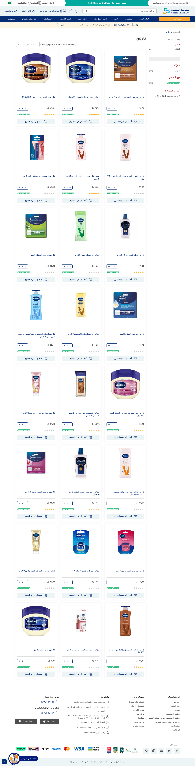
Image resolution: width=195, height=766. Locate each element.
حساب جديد (43, 11)
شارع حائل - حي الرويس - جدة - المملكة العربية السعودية (86, 709)
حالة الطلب (175, 706)
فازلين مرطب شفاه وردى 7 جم (130, 571)
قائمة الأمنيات (26, 11)
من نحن (177, 710)
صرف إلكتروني (138, 710)
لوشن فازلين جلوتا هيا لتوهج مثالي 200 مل (36, 571)
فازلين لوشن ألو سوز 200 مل (86, 255)
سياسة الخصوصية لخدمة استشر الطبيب (164, 718)
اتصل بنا (141, 718)
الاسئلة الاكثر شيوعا (137, 702)
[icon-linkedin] (161, 751)
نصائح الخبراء (175, 726)
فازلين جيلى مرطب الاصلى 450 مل (83, 97)
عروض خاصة (139, 722)
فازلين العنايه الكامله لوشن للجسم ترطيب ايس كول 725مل (36, 335)
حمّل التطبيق (47, 3)
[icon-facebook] (177, 751)
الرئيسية (176, 32)
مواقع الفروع (22, 3)
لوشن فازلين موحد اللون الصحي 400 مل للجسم (81, 177)
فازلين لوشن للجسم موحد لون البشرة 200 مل (125, 177)
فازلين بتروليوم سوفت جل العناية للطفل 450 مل (126, 414)
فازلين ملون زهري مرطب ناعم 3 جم (38, 176)
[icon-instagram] (154, 751)
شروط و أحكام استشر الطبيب (168, 722)
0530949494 (47, 712)
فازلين (164, 70)
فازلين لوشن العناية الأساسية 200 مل (83, 334)
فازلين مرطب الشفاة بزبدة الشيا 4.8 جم (126, 97)
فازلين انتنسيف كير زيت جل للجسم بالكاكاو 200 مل (83, 414)
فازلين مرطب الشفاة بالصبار (42, 255)
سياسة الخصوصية (173, 714)
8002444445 (47, 701)
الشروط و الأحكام (138, 706)
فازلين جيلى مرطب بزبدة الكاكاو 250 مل (37, 97)
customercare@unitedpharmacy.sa (169, 3)
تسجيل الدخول (54, 11)
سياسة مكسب (138, 726)
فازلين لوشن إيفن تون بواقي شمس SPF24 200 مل (128, 493)
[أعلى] (4, 761)
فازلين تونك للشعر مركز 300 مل (130, 255)
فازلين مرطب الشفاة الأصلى (131, 334)
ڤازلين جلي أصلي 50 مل (44, 650)
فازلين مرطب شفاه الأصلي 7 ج (85, 571)
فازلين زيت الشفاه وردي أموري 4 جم (83, 650)
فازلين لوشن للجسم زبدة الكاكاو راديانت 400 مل (126, 651)
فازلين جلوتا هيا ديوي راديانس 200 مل (38, 413)
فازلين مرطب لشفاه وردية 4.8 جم (40, 492)
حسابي (177, 702)
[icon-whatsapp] (146, 751)
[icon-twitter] (169, 751)
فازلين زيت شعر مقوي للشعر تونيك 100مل (83, 493)
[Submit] (86, 10)
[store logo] (176, 11)
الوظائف (34, 3)
